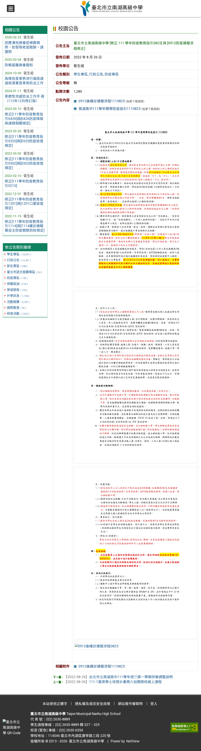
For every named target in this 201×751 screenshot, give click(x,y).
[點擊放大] (135, 201)
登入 (153, 704)
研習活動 (18, 313)
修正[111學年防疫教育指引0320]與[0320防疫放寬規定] (24, 141)
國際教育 (16, 308)
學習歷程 (17, 290)
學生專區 (19, 254)
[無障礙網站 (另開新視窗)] (184, 727)
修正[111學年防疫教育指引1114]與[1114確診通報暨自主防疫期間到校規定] (25, 226)
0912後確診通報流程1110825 (102, 101)
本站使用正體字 (55, 704)
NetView (132, 741)
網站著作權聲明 (130, 704)
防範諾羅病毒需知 (19, 65)
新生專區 (17, 266)
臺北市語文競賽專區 (24, 272)
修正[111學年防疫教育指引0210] (24, 183)
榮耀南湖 (17, 284)
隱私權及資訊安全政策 (92, 704)
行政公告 (19, 260)
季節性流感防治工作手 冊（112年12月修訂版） (24, 98)
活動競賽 (18, 302)
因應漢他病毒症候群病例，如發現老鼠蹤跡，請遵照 (24, 47)
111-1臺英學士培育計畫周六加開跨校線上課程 (113, 682)
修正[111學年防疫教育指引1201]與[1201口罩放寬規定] (24, 203)
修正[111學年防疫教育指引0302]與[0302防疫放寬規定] (24, 163)
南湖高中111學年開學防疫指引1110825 (110, 109)
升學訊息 (18, 296)
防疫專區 (17, 278)
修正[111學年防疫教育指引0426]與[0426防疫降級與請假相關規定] (24, 118)
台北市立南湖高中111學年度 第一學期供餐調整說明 (118, 677)
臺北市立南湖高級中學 (85, 741)
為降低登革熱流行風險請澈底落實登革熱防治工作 (24, 81)
